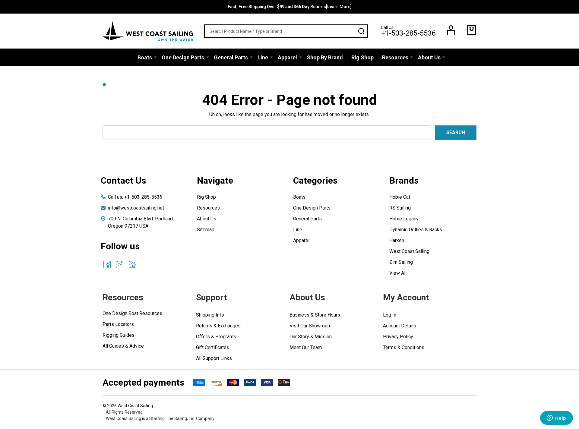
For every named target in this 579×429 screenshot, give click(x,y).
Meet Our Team (306, 347)
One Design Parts (183, 57)
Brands (404, 180)
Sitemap (205, 229)
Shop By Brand (325, 57)
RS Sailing (400, 208)
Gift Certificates (212, 347)
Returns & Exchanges (218, 326)
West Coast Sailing (409, 251)
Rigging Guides (118, 335)
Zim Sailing (401, 262)
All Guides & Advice (123, 346)
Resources (395, 57)
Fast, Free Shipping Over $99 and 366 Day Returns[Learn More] (290, 6)
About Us (429, 57)
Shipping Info (210, 315)
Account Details (399, 326)
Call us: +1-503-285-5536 (135, 197)
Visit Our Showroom (310, 326)
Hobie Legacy (404, 219)
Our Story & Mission (311, 336)
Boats (145, 57)
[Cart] (471, 30)
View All (398, 273)
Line (263, 57)
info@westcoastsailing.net (136, 208)
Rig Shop (362, 57)
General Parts (231, 57)
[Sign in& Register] (451, 30)
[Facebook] (107, 264)
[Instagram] (119, 264)
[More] (155, 57)
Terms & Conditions (403, 347)
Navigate (215, 180)
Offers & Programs (216, 336)
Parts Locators (118, 324)
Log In (389, 315)
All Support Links (214, 358)
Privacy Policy (398, 336)
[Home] (105, 84)
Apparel (287, 57)
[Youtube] (132, 264)
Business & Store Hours (315, 315)
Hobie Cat (399, 197)
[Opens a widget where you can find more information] (556, 418)
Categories (315, 180)
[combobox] (286, 31)
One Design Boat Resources (132, 313)
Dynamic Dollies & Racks (415, 229)
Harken (396, 240)
